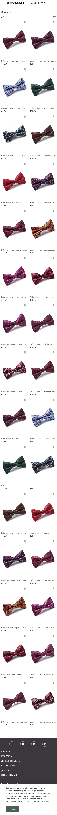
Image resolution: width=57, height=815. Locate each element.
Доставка (6, 770)
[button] (45, 3)
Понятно (12, 809)
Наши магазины (10, 775)
